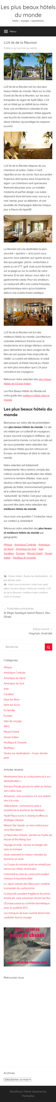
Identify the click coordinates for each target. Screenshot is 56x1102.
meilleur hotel (30, 592)
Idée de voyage (13, 721)
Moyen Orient (34, 553)
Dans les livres (12, 704)
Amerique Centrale (25, 544)
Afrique (8, 544)
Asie (40, 549)
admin (33, 48)
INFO (6, 726)
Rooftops (9, 747)
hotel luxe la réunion (19, 584)
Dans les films (11, 699)
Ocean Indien (15, 576)
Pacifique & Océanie (24, 557)
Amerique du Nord (14, 678)
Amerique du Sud (26, 549)
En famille (9, 710)
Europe (20, 553)
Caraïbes (9, 553)
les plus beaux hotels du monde (27, 588)
